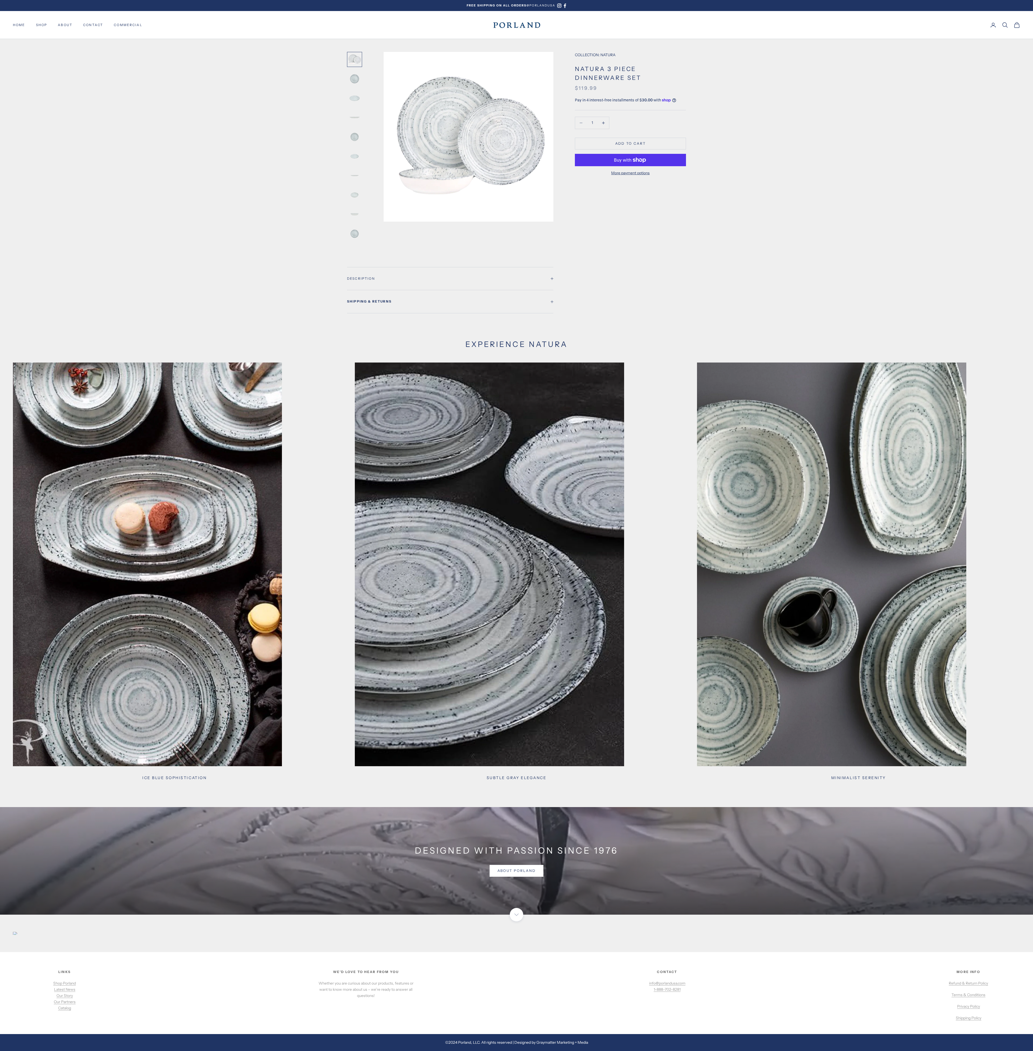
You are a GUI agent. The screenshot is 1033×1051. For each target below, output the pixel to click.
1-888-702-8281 (667, 989)
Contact (93, 25)
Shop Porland (64, 983)
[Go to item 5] (354, 136)
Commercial (128, 25)
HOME (19, 25)
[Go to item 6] (354, 156)
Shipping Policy (968, 1018)
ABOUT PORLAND (516, 870)
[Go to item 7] (354, 175)
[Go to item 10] (354, 233)
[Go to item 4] (354, 117)
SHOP (41, 25)
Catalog (64, 1008)
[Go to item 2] (354, 78)
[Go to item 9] (354, 214)
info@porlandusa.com (667, 983)
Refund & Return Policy (968, 983)
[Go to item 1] (354, 59)
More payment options (630, 173)
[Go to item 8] (354, 195)
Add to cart (630, 143)
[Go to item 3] (354, 98)
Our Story (64, 995)
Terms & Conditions (968, 994)
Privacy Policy (968, 1006)
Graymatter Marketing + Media (562, 1042)
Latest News (64, 989)
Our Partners (65, 1001)
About (65, 25)
